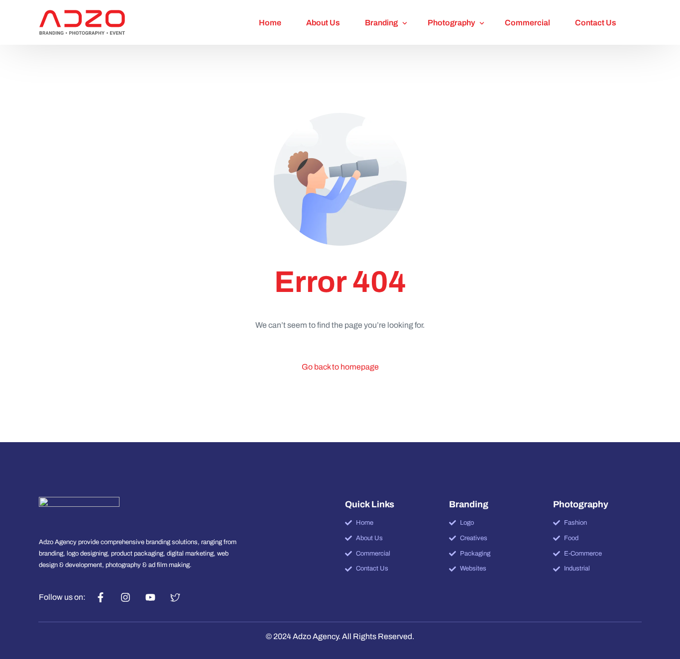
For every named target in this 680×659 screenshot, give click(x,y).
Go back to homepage (340, 367)
